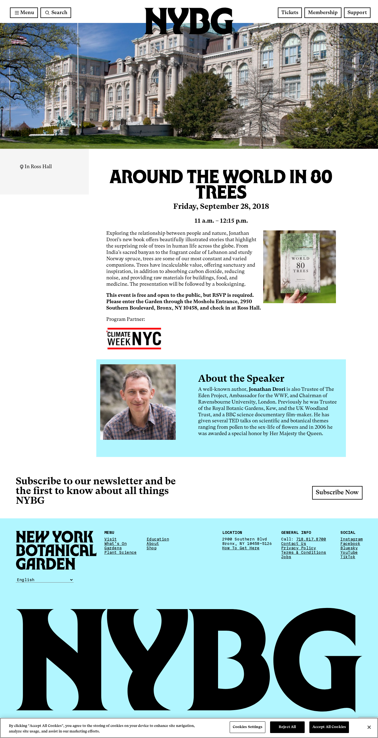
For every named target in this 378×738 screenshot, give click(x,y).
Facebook (350, 543)
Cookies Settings (247, 727)
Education (158, 539)
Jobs (286, 557)
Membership (323, 12)
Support (357, 12)
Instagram (351, 539)
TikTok (347, 557)
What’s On (115, 543)
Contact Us (293, 543)
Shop (152, 548)
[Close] (369, 727)
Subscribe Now (337, 493)
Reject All (287, 727)
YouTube (349, 552)
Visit (110, 539)
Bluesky (349, 548)
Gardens (113, 548)
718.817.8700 (311, 539)
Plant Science (120, 552)
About (153, 543)
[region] (189, 728)
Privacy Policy (298, 548)
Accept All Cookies (329, 727)
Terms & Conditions (303, 552)
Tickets (289, 12)
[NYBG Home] (189, 21)
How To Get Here (241, 548)
